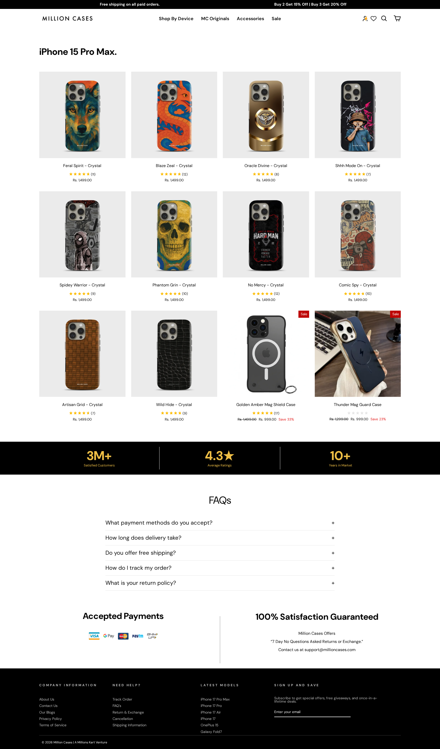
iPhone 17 (208, 718)
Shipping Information (129, 725)
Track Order (122, 699)
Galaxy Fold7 (211, 731)
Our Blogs (47, 712)
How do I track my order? (220, 568)
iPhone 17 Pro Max (215, 699)
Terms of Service (52, 725)
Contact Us (48, 705)
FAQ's (117, 705)
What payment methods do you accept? (220, 522)
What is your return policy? (220, 583)
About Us (46, 699)
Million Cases (63, 742)
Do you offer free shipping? (220, 552)
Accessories (250, 19)
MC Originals (215, 19)
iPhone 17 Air (211, 712)
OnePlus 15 (209, 725)
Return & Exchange (128, 712)
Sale (276, 19)
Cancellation (123, 718)
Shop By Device (176, 19)
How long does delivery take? (220, 537)
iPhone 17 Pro (211, 705)
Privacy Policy (50, 718)
